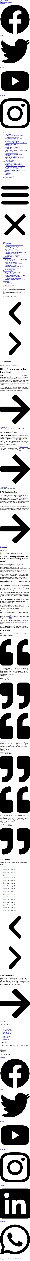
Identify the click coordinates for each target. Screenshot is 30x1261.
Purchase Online (7, 177)
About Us (8, 173)
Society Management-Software (14, 167)
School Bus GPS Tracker (12, 158)
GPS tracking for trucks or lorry (14, 154)
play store (24, 622)
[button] (15, 210)
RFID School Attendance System (14, 135)
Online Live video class (12, 144)
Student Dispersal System (12, 141)
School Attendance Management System (16, 143)
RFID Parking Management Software (15, 166)
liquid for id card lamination (13, 147)
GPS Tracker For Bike (12, 153)
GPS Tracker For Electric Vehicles (15, 157)
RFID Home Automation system (14, 164)
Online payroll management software (15, 170)
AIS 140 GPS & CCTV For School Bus (16, 150)
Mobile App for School (12, 140)
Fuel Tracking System (11, 156)
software (9, 383)
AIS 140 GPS (9, 151)
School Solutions (7, 134)
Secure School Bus (11, 160)
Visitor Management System (13, 169)
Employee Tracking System (13, 163)
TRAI (10, 618)
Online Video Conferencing (13, 145)
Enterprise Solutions (8, 161)
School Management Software (14, 138)
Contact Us (6, 171)
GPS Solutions (7, 148)
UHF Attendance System (12, 137)
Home (4, 133)
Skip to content (4, 0)
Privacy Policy (10, 176)
